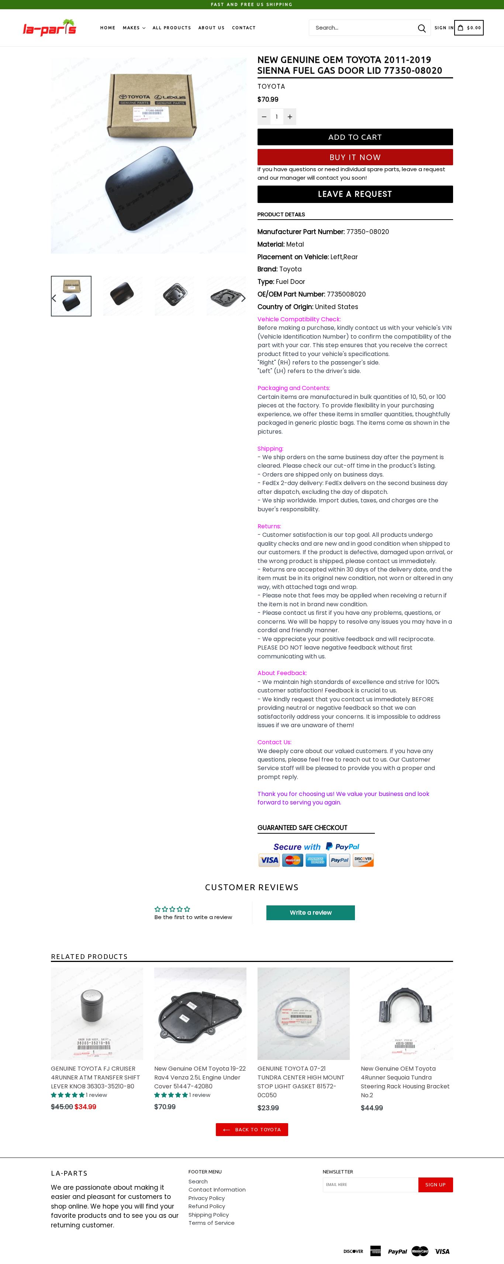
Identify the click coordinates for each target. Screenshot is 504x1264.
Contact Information (217, 1189)
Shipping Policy (209, 1215)
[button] (68, 1095)
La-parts (69, 1173)
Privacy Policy (207, 1198)
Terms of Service (212, 1223)
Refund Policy (207, 1206)
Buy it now (355, 157)
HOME (107, 28)
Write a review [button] (311, 912)
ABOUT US (212, 28)
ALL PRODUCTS (172, 28)
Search (198, 1181)
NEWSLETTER (338, 1171)
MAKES (132, 28)
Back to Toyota (257, 1129)
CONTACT (244, 28)
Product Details (281, 214)
